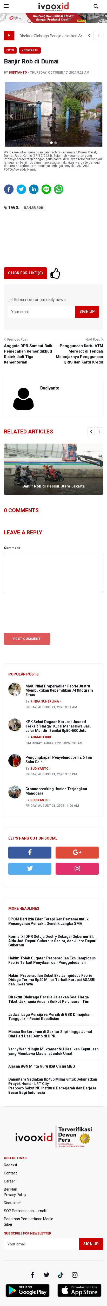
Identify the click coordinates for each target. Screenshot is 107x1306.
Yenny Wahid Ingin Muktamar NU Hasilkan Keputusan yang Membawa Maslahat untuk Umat (53, 1051)
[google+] (60, 1275)
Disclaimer (12, 1203)
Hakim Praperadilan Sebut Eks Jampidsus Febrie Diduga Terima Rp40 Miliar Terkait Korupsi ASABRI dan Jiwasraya (51, 979)
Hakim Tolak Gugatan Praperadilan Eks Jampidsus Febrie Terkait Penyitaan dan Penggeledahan (52, 960)
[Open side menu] (6, 6)
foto (10, 50)
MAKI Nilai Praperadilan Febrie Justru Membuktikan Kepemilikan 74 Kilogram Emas (59, 690)
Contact (10, 1173)
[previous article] (98, 35)
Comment (12, 548)
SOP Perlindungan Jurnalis (26, 1211)
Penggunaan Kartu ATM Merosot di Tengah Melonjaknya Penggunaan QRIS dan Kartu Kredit (79, 354)
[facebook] (29, 853)
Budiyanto (18, 72)
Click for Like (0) (25, 273)
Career (9, 1181)
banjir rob (33, 208)
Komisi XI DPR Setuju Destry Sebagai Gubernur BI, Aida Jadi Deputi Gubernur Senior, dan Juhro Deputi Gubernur (52, 940)
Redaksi (10, 1165)
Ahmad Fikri (40, 737)
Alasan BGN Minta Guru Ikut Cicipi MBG (41, 1066)
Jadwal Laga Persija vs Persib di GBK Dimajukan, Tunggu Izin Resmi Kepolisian (50, 1016)
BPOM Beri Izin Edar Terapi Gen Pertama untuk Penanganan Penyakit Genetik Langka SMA (48, 921)
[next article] (89, 35)
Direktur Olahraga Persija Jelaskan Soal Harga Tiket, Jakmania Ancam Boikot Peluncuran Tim (48, 999)
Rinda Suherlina (44, 701)
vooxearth (30, 50)
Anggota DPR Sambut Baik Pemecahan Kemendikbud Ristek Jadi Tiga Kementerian (28, 354)
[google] (77, 853)
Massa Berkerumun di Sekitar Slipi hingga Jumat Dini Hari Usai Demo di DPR (50, 1034)
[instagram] (77, 869)
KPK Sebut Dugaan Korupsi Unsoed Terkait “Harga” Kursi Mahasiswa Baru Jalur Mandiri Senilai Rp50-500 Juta (58, 726)
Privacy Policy (15, 1195)
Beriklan (10, 1189)
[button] (11, 116)
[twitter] (29, 869)
